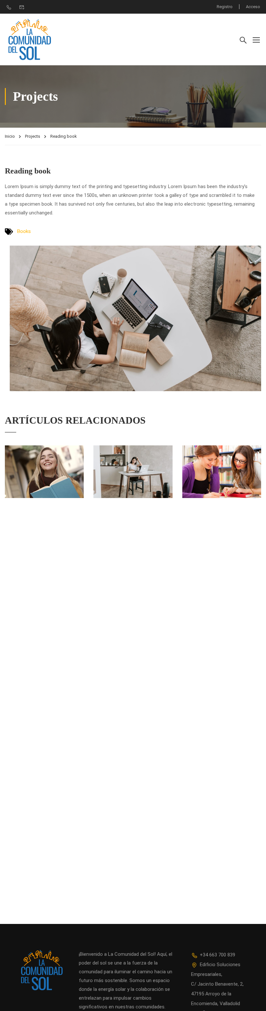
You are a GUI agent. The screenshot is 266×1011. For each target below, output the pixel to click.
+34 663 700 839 (217, 955)
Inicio (10, 136)
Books (24, 231)
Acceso (253, 6)
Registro (225, 6)
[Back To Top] (253, 999)
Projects (32, 136)
